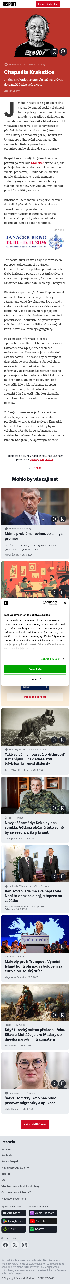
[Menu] (65, 4)
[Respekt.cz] (9, 4)
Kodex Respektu (11, 1161)
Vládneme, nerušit (28, 886)
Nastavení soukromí (13, 1198)
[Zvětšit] (35, 35)
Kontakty (7, 1155)
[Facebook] (5, 1248)
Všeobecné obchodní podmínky (20, 1186)
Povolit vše (35, 669)
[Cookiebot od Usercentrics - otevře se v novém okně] (43, 603)
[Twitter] (15, 1248)
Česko (8, 818)
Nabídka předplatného (15, 1167)
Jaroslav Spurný (12, 91)
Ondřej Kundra (12, 838)
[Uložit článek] (54, 52)
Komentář (14, 64)
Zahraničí (9, 956)
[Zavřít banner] (65, 603)
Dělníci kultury (26, 749)
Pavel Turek (24, 770)
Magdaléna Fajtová (14, 977)
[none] (63, 52)
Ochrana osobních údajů (16, 1192)
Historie (9, 1024)
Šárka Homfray (12, 1109)
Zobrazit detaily (50, 658)
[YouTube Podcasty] (43, 1221)
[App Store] (13, 1213)
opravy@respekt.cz (41, 459)
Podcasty (13, 749)
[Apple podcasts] (43, 1213)
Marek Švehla (12, 554)
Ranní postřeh (16, 1093)
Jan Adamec (11, 1045)
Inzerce (6, 1174)
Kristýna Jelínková (14, 906)
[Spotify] (43, 1229)
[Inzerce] (35, 241)
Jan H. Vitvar (11, 770)
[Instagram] (24, 1248)
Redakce (6, 1149)
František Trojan (32, 906)
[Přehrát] (54, 519)
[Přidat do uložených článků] (62, 519)
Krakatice (37, 163)
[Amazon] (13, 1229)
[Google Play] (13, 1221)
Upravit (33, 679)
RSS (3, 1180)
